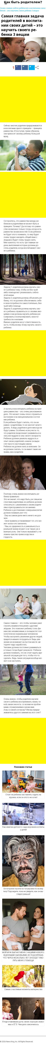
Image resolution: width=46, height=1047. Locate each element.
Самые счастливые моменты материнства (23, 989)
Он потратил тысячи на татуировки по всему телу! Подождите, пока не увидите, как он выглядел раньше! (23, 891)
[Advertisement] (23, 99)
